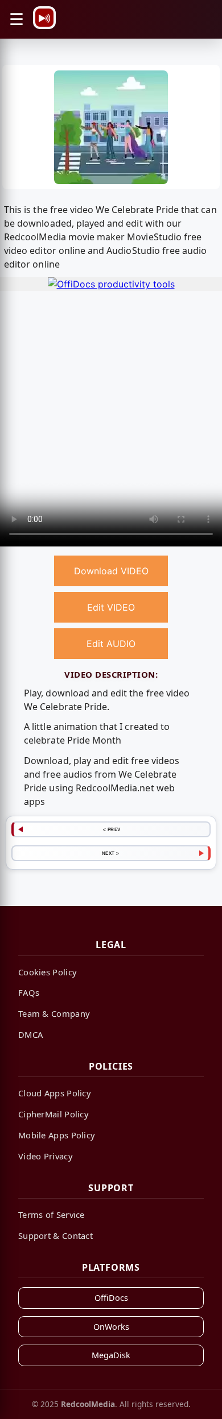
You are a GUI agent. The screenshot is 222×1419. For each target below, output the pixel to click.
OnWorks (111, 1326)
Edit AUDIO (111, 643)
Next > (111, 853)
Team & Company (54, 1013)
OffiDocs (111, 1297)
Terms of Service (51, 1214)
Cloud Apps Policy (54, 1093)
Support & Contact (55, 1235)
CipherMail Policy (53, 1114)
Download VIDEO (111, 571)
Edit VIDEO (111, 607)
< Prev (112, 829)
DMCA (30, 1034)
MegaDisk (111, 1355)
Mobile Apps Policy (56, 1135)
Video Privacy (45, 1156)
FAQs (28, 992)
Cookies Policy (47, 972)
